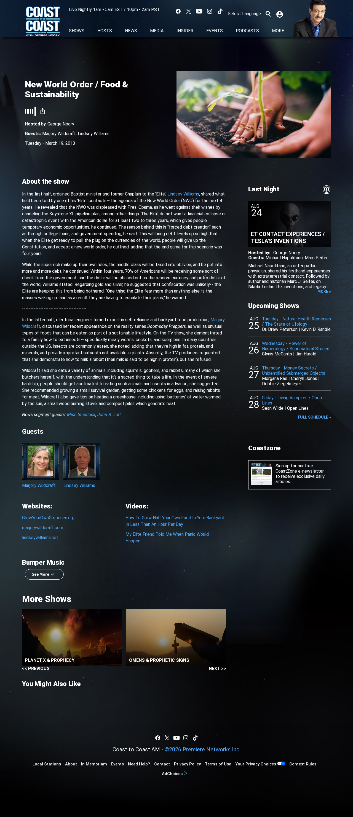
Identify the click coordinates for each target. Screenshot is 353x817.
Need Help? (139, 764)
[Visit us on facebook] (178, 11)
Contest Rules (302, 764)
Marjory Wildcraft (59, 133)
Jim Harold (306, 354)
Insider (184, 30)
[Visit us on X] (188, 11)
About (71, 764)
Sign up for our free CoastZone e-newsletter (300, 468)
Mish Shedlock (81, 414)
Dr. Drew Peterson (280, 329)
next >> (217, 668)
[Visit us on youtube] (199, 11)
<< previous (36, 668)
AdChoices (172, 773)
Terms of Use (218, 764)
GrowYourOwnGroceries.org (48, 517)
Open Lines (298, 408)
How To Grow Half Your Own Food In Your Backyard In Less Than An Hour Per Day (174, 521)
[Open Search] (268, 13)
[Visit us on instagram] (209, 11)
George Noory (60, 124)
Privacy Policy (187, 764)
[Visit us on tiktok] (220, 11)
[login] (280, 14)
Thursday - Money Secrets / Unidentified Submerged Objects (293, 370)
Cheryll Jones (304, 378)
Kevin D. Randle (316, 329)
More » (324, 291)
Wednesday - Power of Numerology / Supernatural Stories (295, 346)
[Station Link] (43, 21)
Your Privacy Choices (255, 764)
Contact (162, 764)
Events (214, 30)
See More (40, 574)
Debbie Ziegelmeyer (281, 383)
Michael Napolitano (284, 257)
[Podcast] (326, 189)
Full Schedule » (314, 417)
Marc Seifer (316, 257)
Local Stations (47, 764)
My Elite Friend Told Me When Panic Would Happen (167, 537)
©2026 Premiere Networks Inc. (202, 749)
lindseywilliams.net (40, 537)
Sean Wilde (273, 408)
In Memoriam (94, 764)
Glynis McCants (277, 354)
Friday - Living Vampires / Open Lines (292, 400)
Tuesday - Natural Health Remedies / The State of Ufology (296, 321)
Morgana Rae (274, 378)
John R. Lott (109, 414)
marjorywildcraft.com (42, 527)
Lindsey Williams (93, 133)
